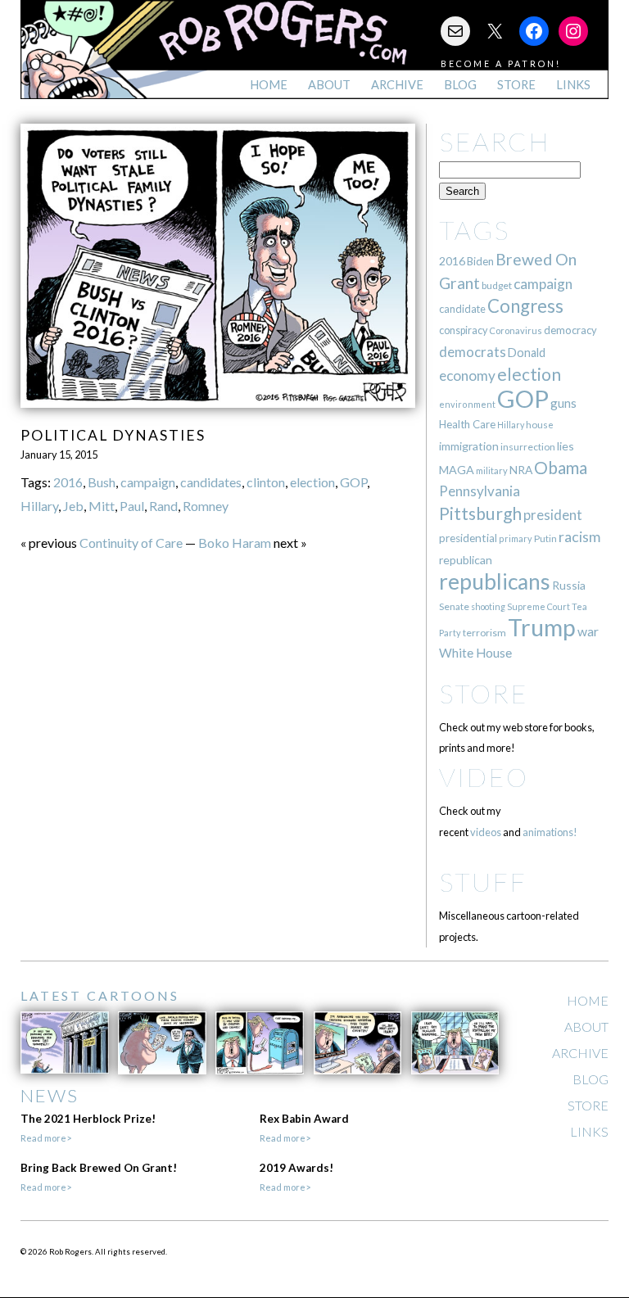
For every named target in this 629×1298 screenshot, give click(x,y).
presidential (468, 538)
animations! (550, 832)
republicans (494, 581)
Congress (525, 306)
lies (565, 446)
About (329, 85)
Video (483, 777)
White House (475, 652)
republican (465, 560)
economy (467, 375)
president (552, 515)
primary (515, 538)
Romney (206, 505)
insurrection (527, 447)
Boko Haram (234, 542)
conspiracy (463, 330)
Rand (163, 505)
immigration (469, 446)
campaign (147, 482)
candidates (211, 482)
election (312, 482)
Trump (542, 627)
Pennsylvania (479, 491)
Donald (526, 353)
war (588, 631)
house (540, 424)
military (492, 470)
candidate (462, 308)
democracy (570, 330)
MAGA (456, 470)
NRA (520, 470)
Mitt (101, 505)
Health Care (467, 424)
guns (563, 403)
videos (485, 832)
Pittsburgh (480, 513)
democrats (472, 351)
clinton (266, 482)
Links (573, 85)
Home (268, 85)
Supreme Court (538, 606)
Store (516, 85)
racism (579, 536)
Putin (545, 538)
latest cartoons (99, 995)
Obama (560, 467)
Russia (569, 585)
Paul (132, 505)
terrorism (484, 632)
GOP (353, 482)
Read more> (45, 1138)
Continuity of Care (131, 542)
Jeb (73, 505)
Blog (460, 85)
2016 (68, 482)
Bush (101, 482)
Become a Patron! (501, 63)
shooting (488, 606)
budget (497, 285)
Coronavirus (515, 330)
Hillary (39, 505)
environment (467, 404)
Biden (480, 261)
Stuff (483, 882)
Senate (454, 606)
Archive (397, 85)
